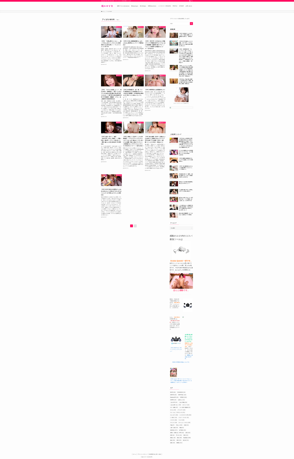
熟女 (179, 437)
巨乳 (188, 432)
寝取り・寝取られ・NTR (177, 432)
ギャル (173, 410)
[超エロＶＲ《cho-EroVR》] (107, 6)
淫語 (185, 435)
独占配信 (187, 437)
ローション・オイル (184, 422)
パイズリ (173, 420)
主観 (186, 425)
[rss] (190, 1)
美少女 (186, 440)
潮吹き (172, 437)
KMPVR (173, 394)
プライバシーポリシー (143, 454)
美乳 (179, 440)
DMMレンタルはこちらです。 (189, 357)
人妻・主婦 (174, 427)
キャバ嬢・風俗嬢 (185, 407)
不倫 (172, 425)
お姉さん (181, 399)
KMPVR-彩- (182, 394)
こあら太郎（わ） (175, 404)
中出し (179, 425)
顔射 (172, 442)
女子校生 (182, 430)
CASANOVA (181, 392)
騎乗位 (179, 442)
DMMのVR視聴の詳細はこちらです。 (181, 362)
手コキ (179, 435)
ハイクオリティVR (185, 415)
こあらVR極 (183, 402)
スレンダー (174, 415)
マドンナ (173, 422)
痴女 (172, 440)
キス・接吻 (174, 407)
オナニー (186, 404)
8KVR (172, 392)
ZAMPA (173, 399)
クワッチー (181, 410)
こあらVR (173, 402)
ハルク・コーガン (184, 417)
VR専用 (183, 397)
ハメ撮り (173, 417)
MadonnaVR (174, 397)
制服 (182, 427)
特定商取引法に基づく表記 (155, 454)
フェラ (181, 420)
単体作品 (173, 430)
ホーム (134, 454)
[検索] (192, 1)
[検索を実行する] (191, 23)
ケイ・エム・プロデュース (177, 412)
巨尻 (172, 435)
